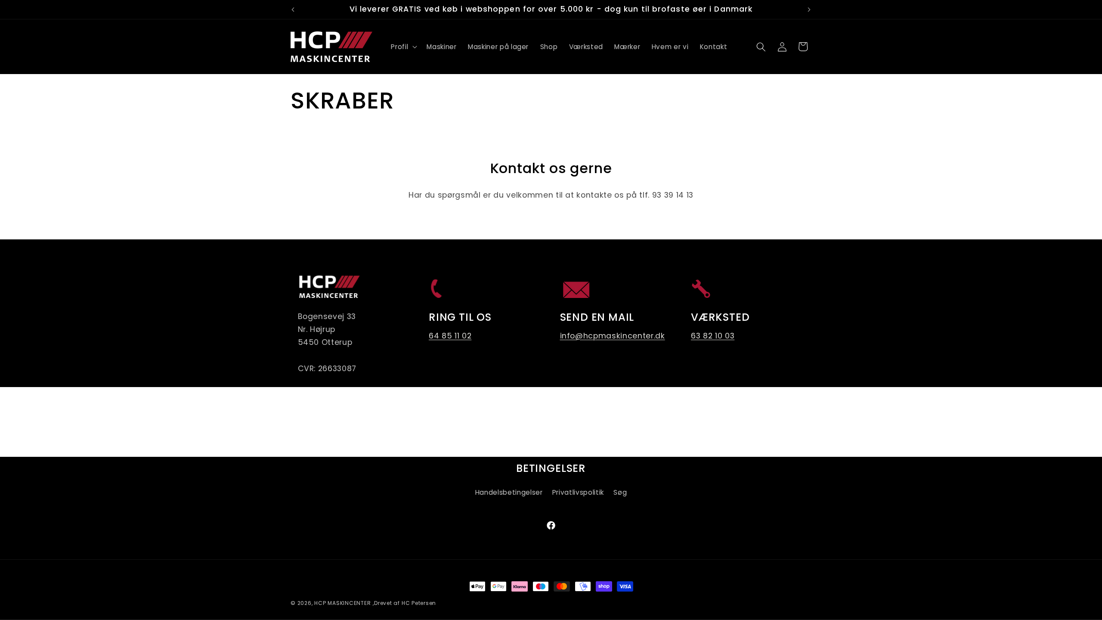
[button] (403, 47)
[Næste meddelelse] (809, 9)
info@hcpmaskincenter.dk (612, 336)
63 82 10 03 (712, 336)
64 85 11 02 (450, 336)
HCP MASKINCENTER (342, 603)
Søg (620, 492)
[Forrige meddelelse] (293, 9)
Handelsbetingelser (509, 492)
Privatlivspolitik (578, 492)
